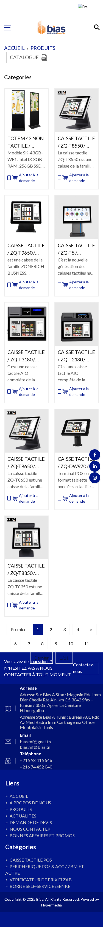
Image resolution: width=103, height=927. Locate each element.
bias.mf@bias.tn (35, 747)
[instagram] (94, 477)
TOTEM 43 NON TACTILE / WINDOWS (25, 142)
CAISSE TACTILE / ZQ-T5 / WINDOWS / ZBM (76, 249)
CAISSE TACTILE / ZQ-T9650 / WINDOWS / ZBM (26, 249)
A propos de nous (30, 802)
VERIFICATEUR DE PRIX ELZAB (41, 879)
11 (86, 643)
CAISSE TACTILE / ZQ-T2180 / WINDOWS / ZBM (76, 356)
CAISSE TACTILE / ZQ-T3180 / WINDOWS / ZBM (26, 356)
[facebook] (94, 454)
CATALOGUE (24, 57)
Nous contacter (30, 828)
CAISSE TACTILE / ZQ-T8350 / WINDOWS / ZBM (26, 570)
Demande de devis (31, 822)
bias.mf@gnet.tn (35, 741)
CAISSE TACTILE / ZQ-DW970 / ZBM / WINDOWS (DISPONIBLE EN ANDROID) (76, 463)
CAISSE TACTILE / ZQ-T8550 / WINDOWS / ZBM (76, 142)
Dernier (41, 657)
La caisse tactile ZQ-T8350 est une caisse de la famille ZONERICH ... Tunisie (24, 587)
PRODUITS (42, 48)
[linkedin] (94, 466)
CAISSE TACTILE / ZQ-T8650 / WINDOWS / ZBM (26, 463)
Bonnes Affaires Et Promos (42, 835)
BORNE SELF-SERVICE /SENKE (40, 886)
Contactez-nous (83, 668)
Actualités (23, 815)
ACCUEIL (14, 48)
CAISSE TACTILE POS (31, 859)
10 (70, 643)
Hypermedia (51, 905)
